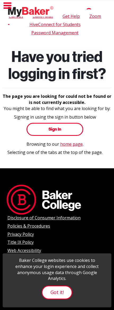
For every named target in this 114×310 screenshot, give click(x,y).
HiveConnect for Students (55, 24)
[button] (7, 5)
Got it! (57, 292)
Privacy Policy (20, 234)
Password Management (54, 33)
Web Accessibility (24, 250)
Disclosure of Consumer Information (44, 218)
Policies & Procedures (28, 226)
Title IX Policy (20, 242)
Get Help (71, 16)
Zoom (95, 16)
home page (71, 144)
